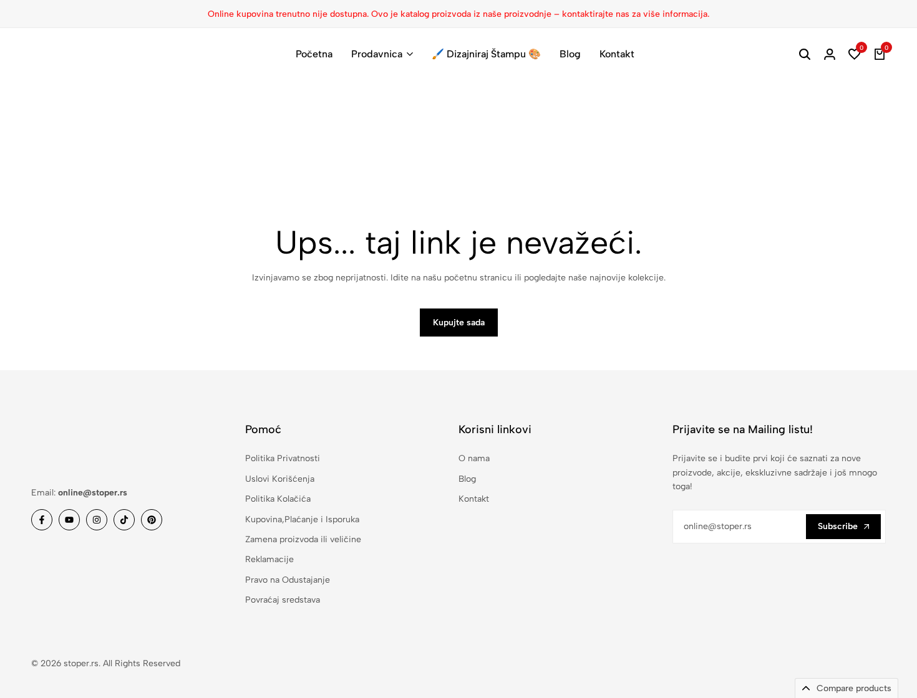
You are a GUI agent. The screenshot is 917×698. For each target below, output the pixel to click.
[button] (854, 54)
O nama (474, 458)
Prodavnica (376, 54)
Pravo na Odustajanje (287, 580)
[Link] (41, 519)
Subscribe (838, 526)
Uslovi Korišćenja (279, 479)
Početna (314, 54)
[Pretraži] (804, 54)
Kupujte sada (459, 322)
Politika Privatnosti (282, 458)
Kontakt (616, 54)
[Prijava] (829, 54)
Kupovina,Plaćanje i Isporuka (302, 519)
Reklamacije (269, 559)
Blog (570, 54)
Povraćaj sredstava (282, 600)
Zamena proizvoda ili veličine (303, 539)
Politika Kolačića (278, 499)
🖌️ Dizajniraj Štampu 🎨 (486, 54)
